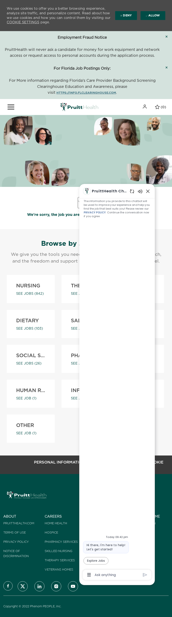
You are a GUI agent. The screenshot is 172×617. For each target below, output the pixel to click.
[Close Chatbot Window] (148, 191)
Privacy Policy (16, 541)
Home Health (56, 523)
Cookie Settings (23, 22)
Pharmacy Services (61, 541)
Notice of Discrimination (16, 553)
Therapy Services (60, 560)
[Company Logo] (79, 106)
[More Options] (89, 574)
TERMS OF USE (14, 532)
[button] (145, 106)
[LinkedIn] (39, 586)
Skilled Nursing (58, 551)
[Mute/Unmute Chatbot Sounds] (140, 191)
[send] (145, 574)
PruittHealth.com (18, 523)
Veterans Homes (59, 569)
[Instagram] (56, 586)
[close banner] (166, 36)
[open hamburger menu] (11, 107)
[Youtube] (73, 586)
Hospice (51, 532)
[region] (117, 382)
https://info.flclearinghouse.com (86, 92)
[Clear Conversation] (132, 191)
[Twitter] (23, 586)
